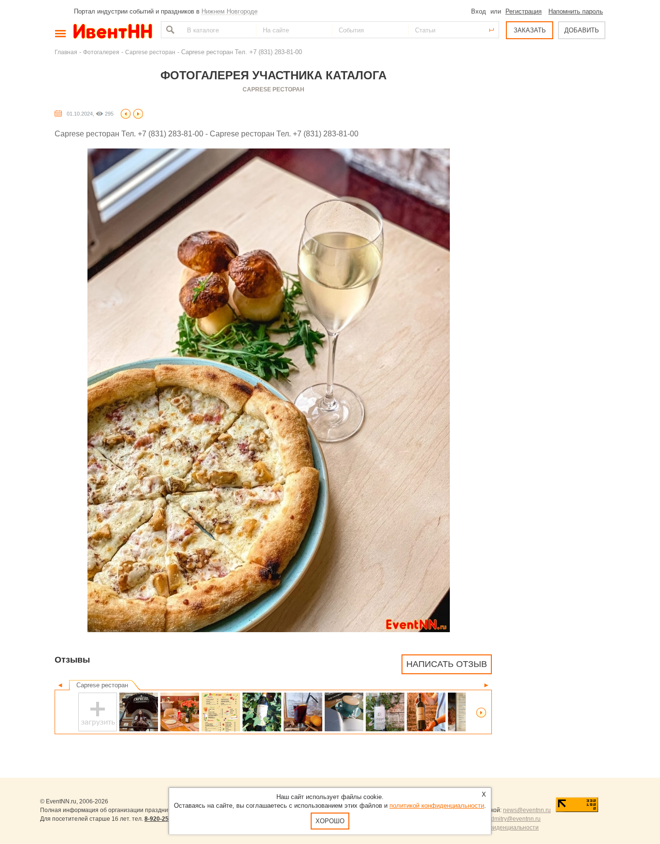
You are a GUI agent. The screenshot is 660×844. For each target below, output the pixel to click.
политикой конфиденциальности (436, 805)
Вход (478, 11)
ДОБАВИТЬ (581, 30)
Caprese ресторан (150, 52)
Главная (66, 52)
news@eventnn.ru (527, 810)
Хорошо (330, 821)
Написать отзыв (446, 664)
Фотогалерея (101, 52)
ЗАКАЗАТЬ (530, 30)
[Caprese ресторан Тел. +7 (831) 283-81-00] (125, 113)
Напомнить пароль (575, 11)
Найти (169, 29)
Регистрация (523, 11)
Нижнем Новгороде (229, 11)
